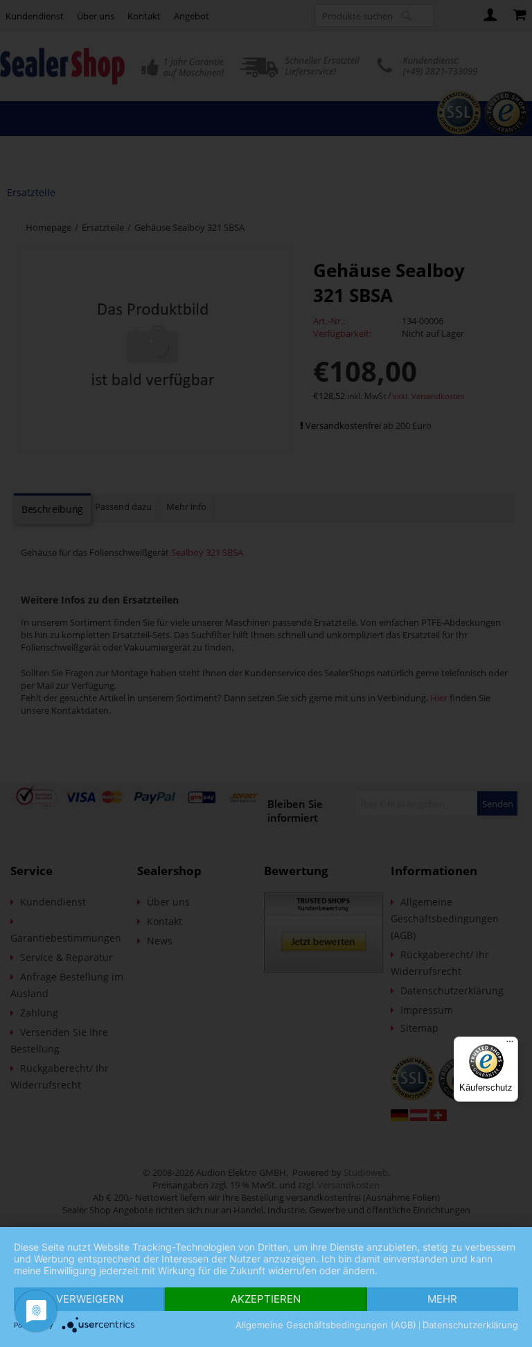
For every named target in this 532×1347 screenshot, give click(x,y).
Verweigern (89, 1298)
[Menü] (510, 1045)
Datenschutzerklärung (470, 1324)
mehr (442, 1298)
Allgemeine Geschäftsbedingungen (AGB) (326, 1324)
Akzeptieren (266, 1298)
